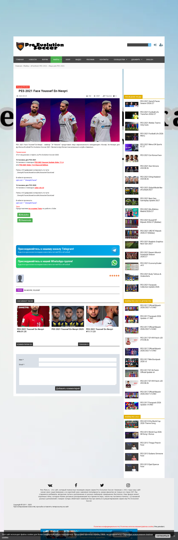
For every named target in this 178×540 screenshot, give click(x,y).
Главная (18, 66)
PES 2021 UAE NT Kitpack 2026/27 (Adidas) (150, 232)
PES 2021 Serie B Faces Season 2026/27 (150, 102)
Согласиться (162, 536)
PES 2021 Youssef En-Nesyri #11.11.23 (99, 330)
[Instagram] (128, 486)
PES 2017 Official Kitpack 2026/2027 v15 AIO (150, 306)
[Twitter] (102, 486)
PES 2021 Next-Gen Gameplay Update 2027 (150, 199)
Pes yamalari (159, 527)
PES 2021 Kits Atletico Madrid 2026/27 (149, 210)
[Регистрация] (161, 45)
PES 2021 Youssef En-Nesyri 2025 (68, 329)
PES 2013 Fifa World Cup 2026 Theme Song (150, 422)
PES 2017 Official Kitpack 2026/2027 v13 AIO (150, 350)
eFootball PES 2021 (39, 66)
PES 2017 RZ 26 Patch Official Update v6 (149, 371)
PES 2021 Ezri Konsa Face (151, 155)
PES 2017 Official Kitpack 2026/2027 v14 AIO (150, 328)
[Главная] (39, 50)
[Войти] (155, 45)
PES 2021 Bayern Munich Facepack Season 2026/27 (150, 254)
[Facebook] (76, 486)
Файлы (26, 66)
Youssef (36, 290)
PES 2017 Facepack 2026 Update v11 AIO (150, 317)
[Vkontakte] (50, 486)
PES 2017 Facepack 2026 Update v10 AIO (150, 404)
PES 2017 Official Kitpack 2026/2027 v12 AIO (150, 393)
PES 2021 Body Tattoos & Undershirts (150, 275)
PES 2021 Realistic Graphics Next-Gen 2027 (151, 243)
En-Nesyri (28, 290)
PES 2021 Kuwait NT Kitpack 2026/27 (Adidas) (150, 221)
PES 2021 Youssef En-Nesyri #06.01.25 (30, 330)
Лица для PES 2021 (57, 66)
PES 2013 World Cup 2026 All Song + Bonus (151, 433)
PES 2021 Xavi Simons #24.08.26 (149, 167)
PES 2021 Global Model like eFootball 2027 (151, 189)
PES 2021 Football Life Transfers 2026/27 (149, 113)
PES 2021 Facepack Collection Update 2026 (149, 286)
